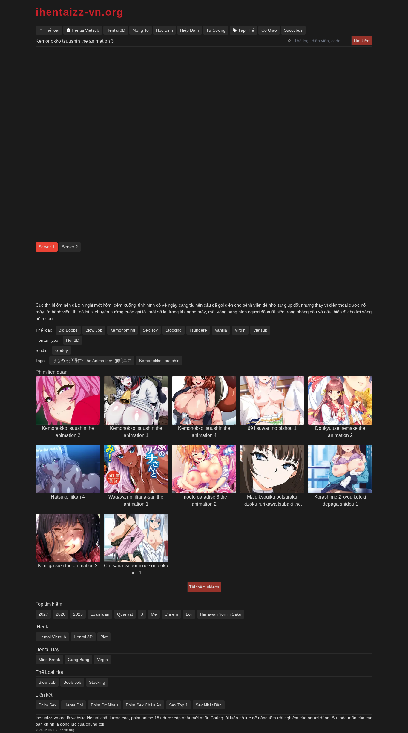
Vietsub (260, 330)
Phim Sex (47, 705)
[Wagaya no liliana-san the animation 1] (136, 469)
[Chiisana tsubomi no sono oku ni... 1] (136, 538)
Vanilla (221, 330)
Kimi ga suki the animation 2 (68, 565)
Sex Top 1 (178, 705)
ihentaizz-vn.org (79, 12)
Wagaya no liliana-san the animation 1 (135, 500)
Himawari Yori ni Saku (220, 614)
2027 (43, 614)
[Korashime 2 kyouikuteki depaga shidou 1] (340, 469)
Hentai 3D (83, 636)
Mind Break (49, 659)
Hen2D (72, 340)
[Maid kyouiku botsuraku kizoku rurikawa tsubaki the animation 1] (272, 469)
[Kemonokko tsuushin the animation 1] (136, 400)
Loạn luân (100, 614)
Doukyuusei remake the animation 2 (340, 432)
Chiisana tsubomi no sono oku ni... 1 (136, 569)
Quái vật (125, 614)
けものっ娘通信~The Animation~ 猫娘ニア (91, 360)
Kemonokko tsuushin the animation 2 (68, 432)
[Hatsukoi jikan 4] (68, 469)
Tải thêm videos (204, 587)
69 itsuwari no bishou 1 (272, 428)
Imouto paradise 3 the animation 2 (204, 500)
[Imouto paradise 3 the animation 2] (204, 469)
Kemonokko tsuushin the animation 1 (136, 432)
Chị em (171, 614)
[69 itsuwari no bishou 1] (272, 400)
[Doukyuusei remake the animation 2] (340, 400)
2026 (60, 614)
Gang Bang (78, 659)
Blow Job (93, 330)
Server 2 (70, 246)
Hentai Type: (47, 340)
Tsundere (198, 330)
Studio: (42, 350)
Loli (189, 614)
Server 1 (47, 246)
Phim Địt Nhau (104, 705)
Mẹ (154, 614)
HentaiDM (73, 705)
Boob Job (72, 682)
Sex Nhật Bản (209, 705)
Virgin (240, 330)
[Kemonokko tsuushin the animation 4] (204, 400)
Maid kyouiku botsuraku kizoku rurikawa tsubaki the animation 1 (272, 501)
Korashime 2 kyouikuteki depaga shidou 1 (340, 500)
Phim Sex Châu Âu (143, 705)
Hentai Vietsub (52, 636)
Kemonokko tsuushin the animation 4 (204, 432)
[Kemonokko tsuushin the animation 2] (68, 400)
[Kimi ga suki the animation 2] (68, 538)
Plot (104, 636)
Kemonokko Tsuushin (159, 360)
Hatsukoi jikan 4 (68, 496)
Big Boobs (68, 330)
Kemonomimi (122, 330)
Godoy (61, 350)
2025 (78, 614)
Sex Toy (150, 330)
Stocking (173, 330)
